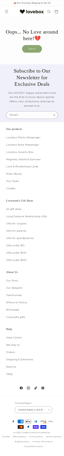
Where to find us (16, 302)
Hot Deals (12, 181)
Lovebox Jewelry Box (19, 152)
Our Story (12, 280)
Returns (11, 366)
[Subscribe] (54, 115)
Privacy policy (36, 436)
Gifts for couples (16, 223)
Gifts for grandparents (20, 238)
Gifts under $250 (16, 260)
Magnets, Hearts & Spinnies (23, 159)
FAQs (9, 374)
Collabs (10, 188)
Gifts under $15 (15, 245)
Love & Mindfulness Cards (22, 166)
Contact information (42, 441)
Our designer (14, 287)
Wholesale (12, 309)
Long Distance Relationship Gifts (26, 216)
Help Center (14, 337)
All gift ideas (13, 209)
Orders (10, 352)
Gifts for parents (16, 230)
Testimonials (14, 295)
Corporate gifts (15, 317)
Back (32, 48)
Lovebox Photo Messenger (23, 137)
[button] (6, 11)
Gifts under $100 (16, 252)
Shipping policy (22, 441)
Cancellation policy (33, 446)
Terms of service (54, 436)
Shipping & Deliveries (19, 359)
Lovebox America (30, 432)
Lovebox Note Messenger (22, 144)
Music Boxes (14, 173)
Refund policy (19, 436)
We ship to (13, 345)
